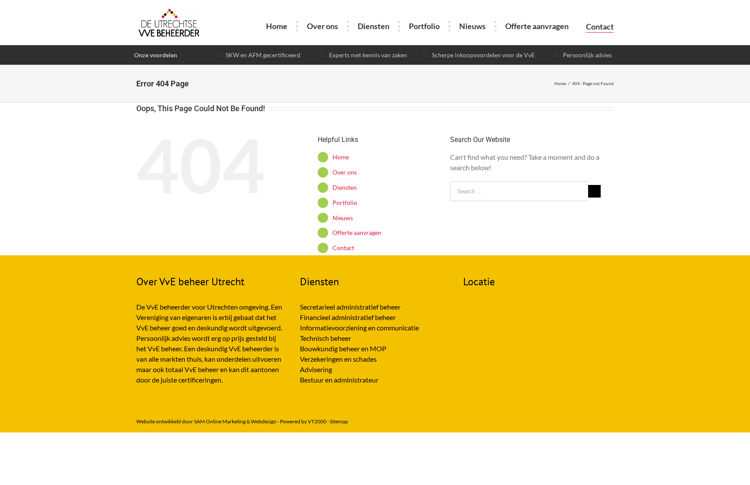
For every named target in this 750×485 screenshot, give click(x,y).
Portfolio (344, 202)
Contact (343, 247)
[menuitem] (276, 26)
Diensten (344, 187)
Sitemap (339, 421)
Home (340, 157)
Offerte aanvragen (357, 232)
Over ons (344, 172)
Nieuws (342, 217)
